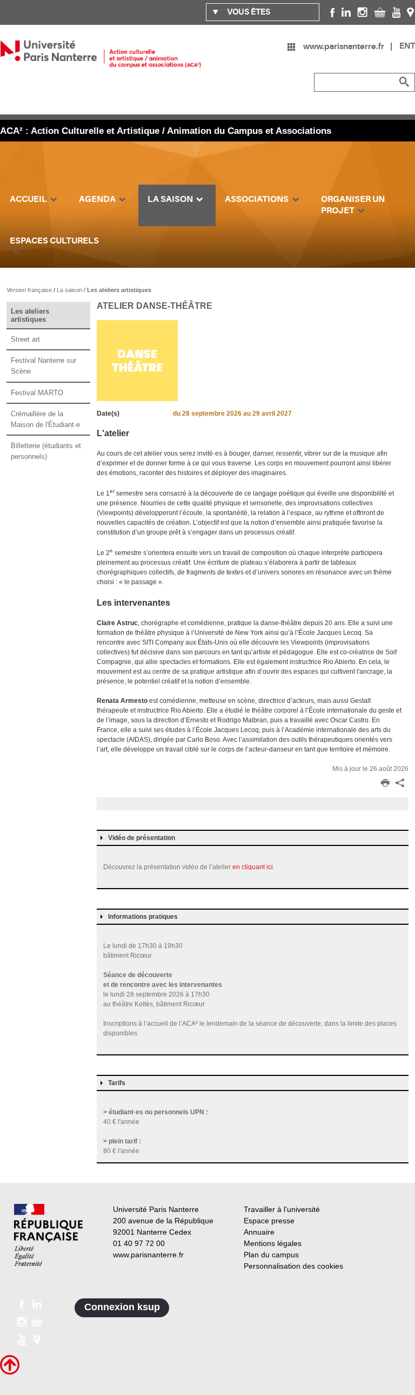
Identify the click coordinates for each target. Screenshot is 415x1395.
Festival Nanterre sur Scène (43, 365)
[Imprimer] (385, 784)
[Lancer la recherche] (404, 82)
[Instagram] (362, 12)
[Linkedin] (346, 12)
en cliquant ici (252, 867)
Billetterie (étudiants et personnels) (46, 451)
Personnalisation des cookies (293, 1266)
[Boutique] (380, 12)
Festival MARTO (37, 393)
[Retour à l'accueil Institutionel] (48, 1235)
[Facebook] (332, 12)
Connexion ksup (122, 1307)
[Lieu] (410, 12)
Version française (29, 290)
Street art (25, 339)
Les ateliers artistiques (119, 290)
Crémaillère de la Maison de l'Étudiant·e (45, 419)
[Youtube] (396, 12)
